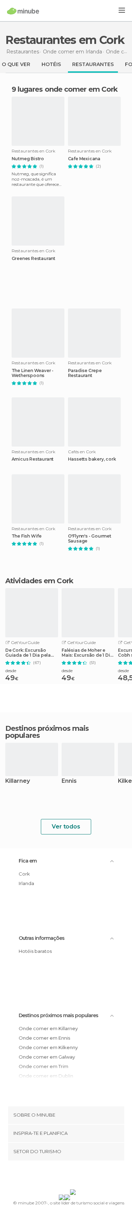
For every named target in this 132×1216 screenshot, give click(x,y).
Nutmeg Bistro (28, 158)
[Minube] (23, 11)
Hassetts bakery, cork (92, 459)
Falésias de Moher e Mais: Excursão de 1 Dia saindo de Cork (87, 653)
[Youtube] (82, 1176)
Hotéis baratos (35, 951)
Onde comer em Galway (47, 1057)
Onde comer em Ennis (44, 1038)
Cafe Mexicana (84, 158)
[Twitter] (64, 1176)
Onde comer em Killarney (48, 1028)
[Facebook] (55, 1176)
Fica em (28, 861)
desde (10, 670)
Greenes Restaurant (33, 258)
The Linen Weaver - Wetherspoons (33, 373)
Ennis (69, 781)
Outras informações (41, 938)
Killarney (17, 781)
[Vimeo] (73, 1176)
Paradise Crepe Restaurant (85, 373)
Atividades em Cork (39, 580)
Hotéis (51, 64)
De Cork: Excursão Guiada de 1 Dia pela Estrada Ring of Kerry (28, 653)
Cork (24, 874)
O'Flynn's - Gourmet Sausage (89, 539)
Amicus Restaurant (33, 459)
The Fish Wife (27, 536)
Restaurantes (93, 64)
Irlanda (26, 883)
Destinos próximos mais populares (47, 732)
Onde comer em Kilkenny (48, 1047)
